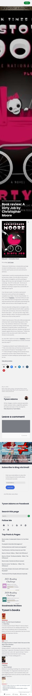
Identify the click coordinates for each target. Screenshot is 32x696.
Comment (24, 435)
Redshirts (11, 297)
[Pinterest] (21, 525)
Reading (18, 201)
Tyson (8, 584)
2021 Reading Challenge (11, 580)
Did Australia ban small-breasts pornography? (14, 547)
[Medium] (4, 530)
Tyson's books (11, 610)
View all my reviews (7, 361)
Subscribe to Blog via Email (15, 467)
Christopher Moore (14, 258)
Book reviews (11, 388)
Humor (25, 388)
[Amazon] (8, 530)
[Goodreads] (12, 525)
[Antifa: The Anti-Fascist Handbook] (4, 616)
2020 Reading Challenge (11, 594)
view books (17, 590)
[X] (8, 525)
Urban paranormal (10, 391)
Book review (12, 201)
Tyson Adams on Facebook (15, 503)
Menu (27, 3)
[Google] (17, 525)
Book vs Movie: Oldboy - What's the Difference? (15, 553)
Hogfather (5, 665)
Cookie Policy (5, 689)
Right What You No (14, 390)
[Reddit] (25, 525)
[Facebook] (4, 525)
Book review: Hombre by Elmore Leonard (13, 561)
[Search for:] (16, 516)
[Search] (28, 516)
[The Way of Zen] (4, 680)
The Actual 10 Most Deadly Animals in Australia (14, 573)
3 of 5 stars (11, 262)
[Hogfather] (3, 659)
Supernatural (22, 390)
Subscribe (10, 487)
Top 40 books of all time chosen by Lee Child (13, 550)
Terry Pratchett (7, 667)
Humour (3, 390)
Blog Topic (5, 201)
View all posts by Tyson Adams (12, 408)
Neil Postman (7, 646)
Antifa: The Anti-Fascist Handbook (11, 622)
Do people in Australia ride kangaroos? (12, 544)
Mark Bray (6, 624)
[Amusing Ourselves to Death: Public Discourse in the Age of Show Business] (4, 636)
